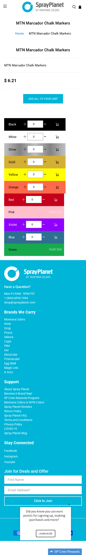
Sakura (8, 337)
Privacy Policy (13, 424)
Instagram (11, 456)
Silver (12, 149)
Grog (7, 328)
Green (13, 250)
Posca (8, 332)
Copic (7, 341)
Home (19, 33)
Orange (13, 187)
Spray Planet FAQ (15, 415)
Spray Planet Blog (15, 433)
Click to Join (43, 501)
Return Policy (12, 411)
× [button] (69, 504)
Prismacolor (12, 359)
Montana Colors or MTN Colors (24, 402)
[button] (50, 552)
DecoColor (11, 354)
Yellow (13, 175)
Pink (12, 212)
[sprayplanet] (43, 7)
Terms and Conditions (18, 420)
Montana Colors (14, 319)
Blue (12, 237)
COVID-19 (10, 428)
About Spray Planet (16, 389)
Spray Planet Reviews (18, 406)
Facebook (10, 450)
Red (11, 200)
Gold (12, 162)
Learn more (45, 533)
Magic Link (11, 367)
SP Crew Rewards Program (21, 398)
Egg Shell (10, 363)
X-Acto (8, 372)
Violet (13, 225)
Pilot (7, 345)
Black (12, 124)
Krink (7, 323)
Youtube (9, 462)
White (12, 137)
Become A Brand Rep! (18, 393)
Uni (6, 350)
